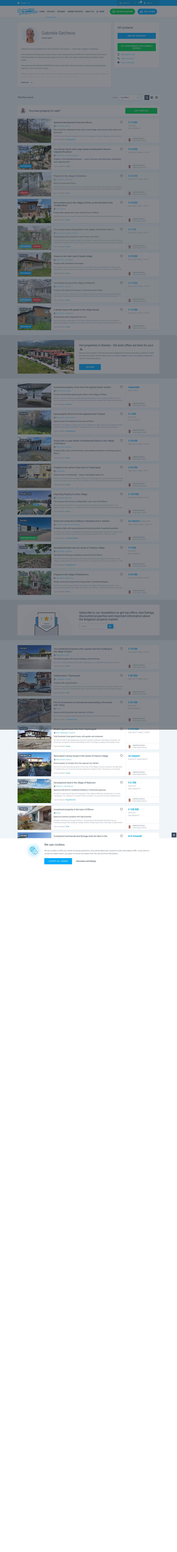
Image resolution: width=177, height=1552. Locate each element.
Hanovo (68, 759)
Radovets (59, 786)
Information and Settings (86, 861)
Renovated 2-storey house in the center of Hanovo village (81, 756)
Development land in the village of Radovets (74, 782)
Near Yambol (60, 759)
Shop (67, 826)
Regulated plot (70, 800)
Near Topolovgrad (62, 733)
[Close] (174, 835)
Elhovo (58, 813)
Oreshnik (72, 733)
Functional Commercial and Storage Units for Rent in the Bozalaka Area (80, 837)
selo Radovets (68, 786)
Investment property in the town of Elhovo (74, 809)
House (68, 746)
